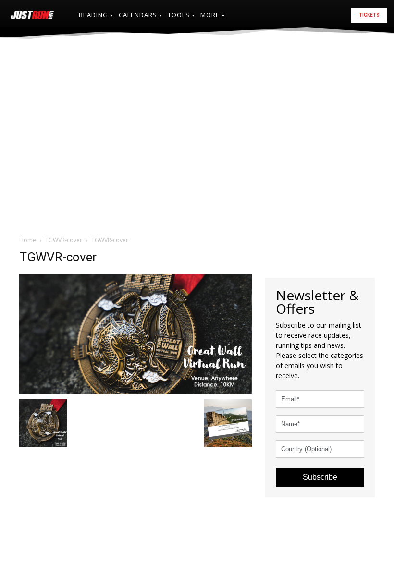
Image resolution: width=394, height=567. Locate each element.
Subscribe (320, 477)
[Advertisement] (197, 122)
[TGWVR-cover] (135, 333)
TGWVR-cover (63, 240)
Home (27, 240)
